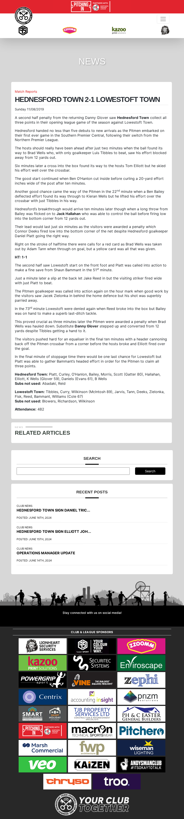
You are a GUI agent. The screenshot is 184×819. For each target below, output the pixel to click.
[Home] (24, 16)
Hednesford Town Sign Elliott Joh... (54, 531)
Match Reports (26, 91)
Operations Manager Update (46, 553)
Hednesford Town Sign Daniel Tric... (53, 510)
